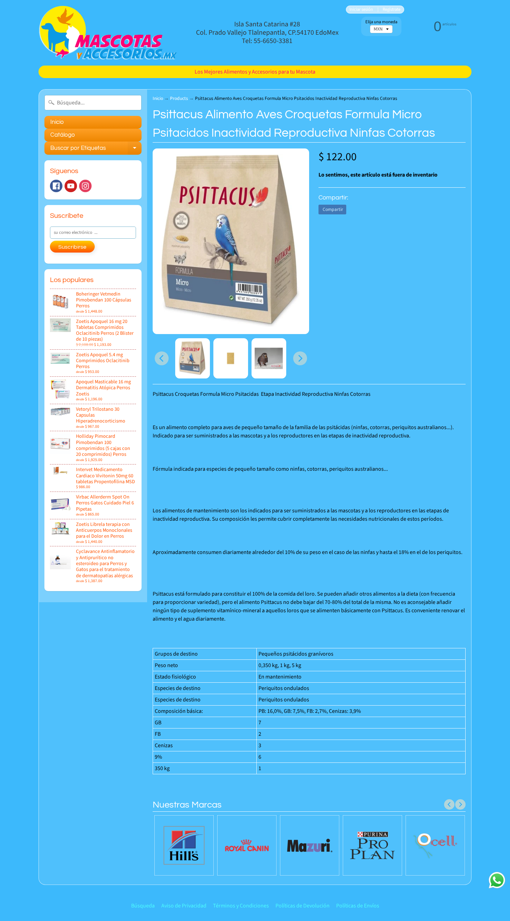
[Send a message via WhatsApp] (497, 880)
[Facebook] (56, 186)
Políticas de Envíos (357, 906)
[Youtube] (71, 186)
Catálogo (62, 135)
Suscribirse (72, 247)
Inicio (57, 122)
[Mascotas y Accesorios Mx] (108, 33)
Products (179, 98)
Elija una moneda (381, 22)
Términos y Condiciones (241, 906)
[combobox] (93, 102)
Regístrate (391, 9)
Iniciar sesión (361, 9)
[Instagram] (85, 186)
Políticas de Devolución (302, 906)
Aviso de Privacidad (183, 906)
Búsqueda (143, 906)
